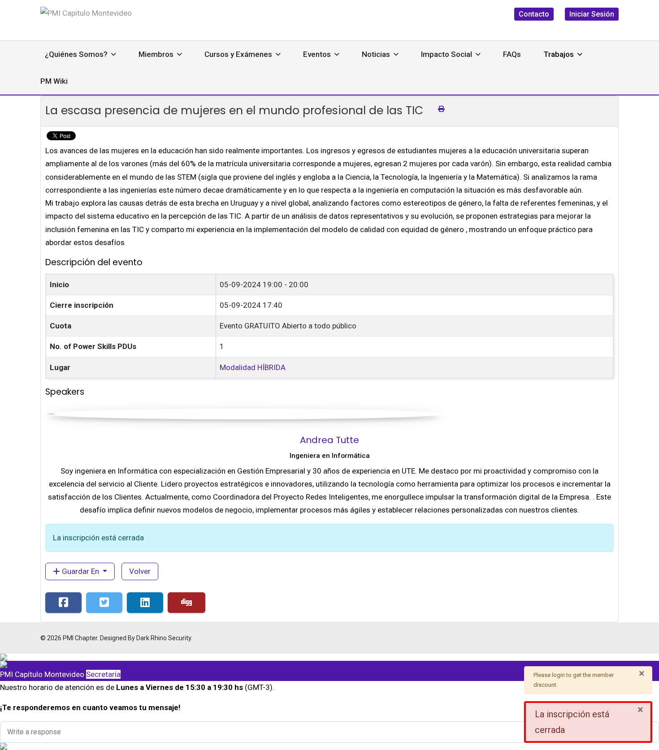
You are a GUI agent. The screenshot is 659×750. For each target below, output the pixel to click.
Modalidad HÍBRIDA (253, 367)
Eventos (317, 54)
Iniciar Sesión (591, 14)
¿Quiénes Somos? (76, 54)
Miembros (156, 54)
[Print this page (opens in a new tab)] (441, 108)
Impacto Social (446, 54)
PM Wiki (54, 81)
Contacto (534, 14)
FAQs (512, 54)
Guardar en (80, 571)
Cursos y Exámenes (238, 54)
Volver (140, 571)
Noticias (376, 54)
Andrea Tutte (329, 440)
